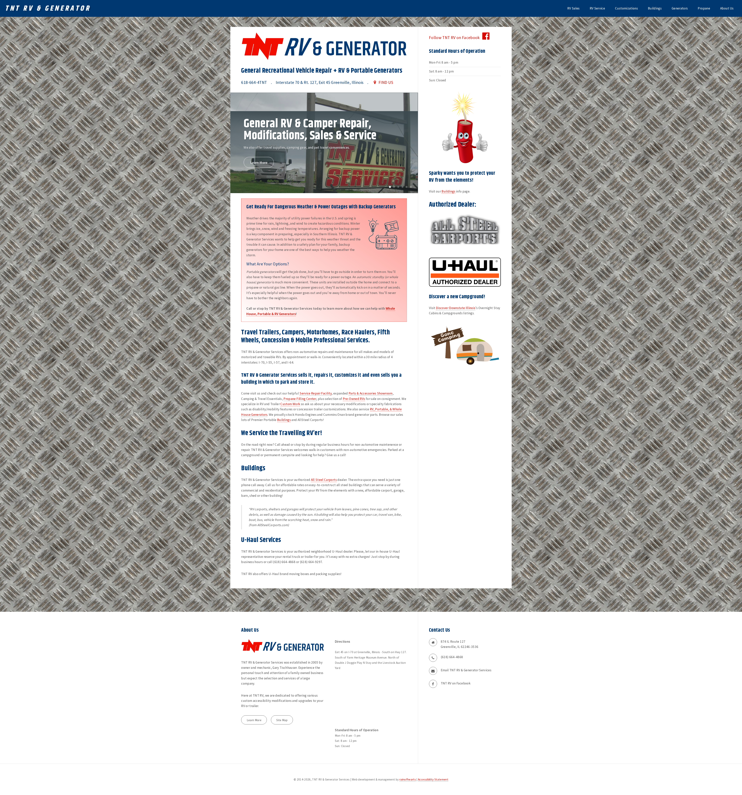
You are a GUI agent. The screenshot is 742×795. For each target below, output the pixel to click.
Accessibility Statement (433, 779)
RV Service (597, 8)
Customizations (626, 8)
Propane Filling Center (299, 399)
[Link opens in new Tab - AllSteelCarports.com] (465, 230)
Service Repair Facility (316, 393)
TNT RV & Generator (47, 8)
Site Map (282, 720)
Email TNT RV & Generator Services (466, 670)
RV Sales (573, 8)
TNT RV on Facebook (456, 683)
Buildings (655, 8)
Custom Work (290, 404)
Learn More (258, 165)
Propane (704, 8)
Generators (680, 8)
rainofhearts (407, 779)
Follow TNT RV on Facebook (455, 37)
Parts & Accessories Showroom (371, 393)
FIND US (386, 82)
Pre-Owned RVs (354, 399)
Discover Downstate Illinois (455, 308)
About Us (727, 8)
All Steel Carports (324, 480)
